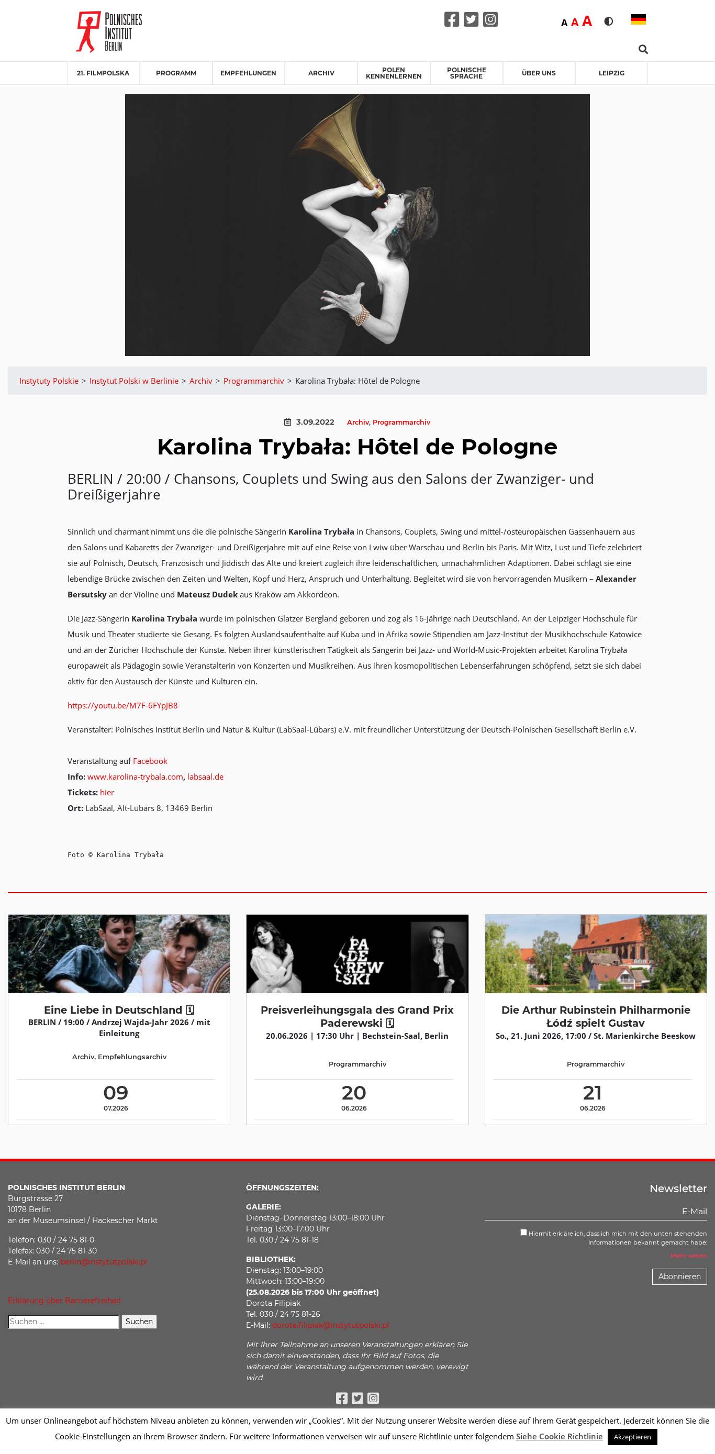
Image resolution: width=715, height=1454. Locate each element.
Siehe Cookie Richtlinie (559, 1436)
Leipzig (611, 73)
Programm (176, 73)
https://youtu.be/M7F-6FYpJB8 (123, 705)
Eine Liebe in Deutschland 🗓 (119, 1010)
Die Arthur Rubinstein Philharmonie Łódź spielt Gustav (595, 1016)
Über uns (539, 73)
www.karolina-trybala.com (135, 776)
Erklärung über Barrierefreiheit (64, 1300)
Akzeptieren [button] (632, 1436)
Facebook (150, 761)
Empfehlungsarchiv (132, 1057)
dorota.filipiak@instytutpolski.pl (330, 1325)
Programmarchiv (401, 422)
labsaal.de (205, 776)
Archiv (321, 73)
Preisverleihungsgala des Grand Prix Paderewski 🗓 (357, 1016)
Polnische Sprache (466, 73)
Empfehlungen (248, 73)
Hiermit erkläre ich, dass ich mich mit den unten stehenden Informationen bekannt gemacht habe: (617, 1238)
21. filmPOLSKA (103, 73)
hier (107, 792)
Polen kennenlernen (394, 73)
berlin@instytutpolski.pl (103, 1262)
